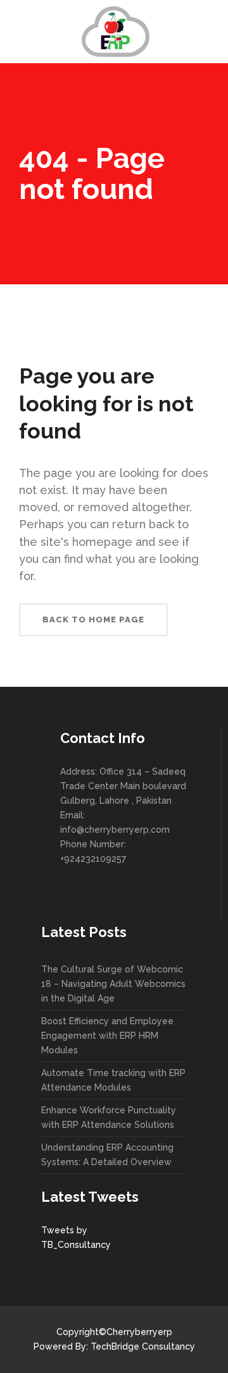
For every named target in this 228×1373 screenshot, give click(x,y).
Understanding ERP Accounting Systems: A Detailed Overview (107, 1154)
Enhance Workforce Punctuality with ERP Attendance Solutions (108, 1117)
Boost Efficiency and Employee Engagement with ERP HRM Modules (107, 1035)
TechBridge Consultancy (143, 1346)
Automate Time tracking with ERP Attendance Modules (113, 1080)
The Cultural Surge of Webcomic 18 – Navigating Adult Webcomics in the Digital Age (113, 983)
